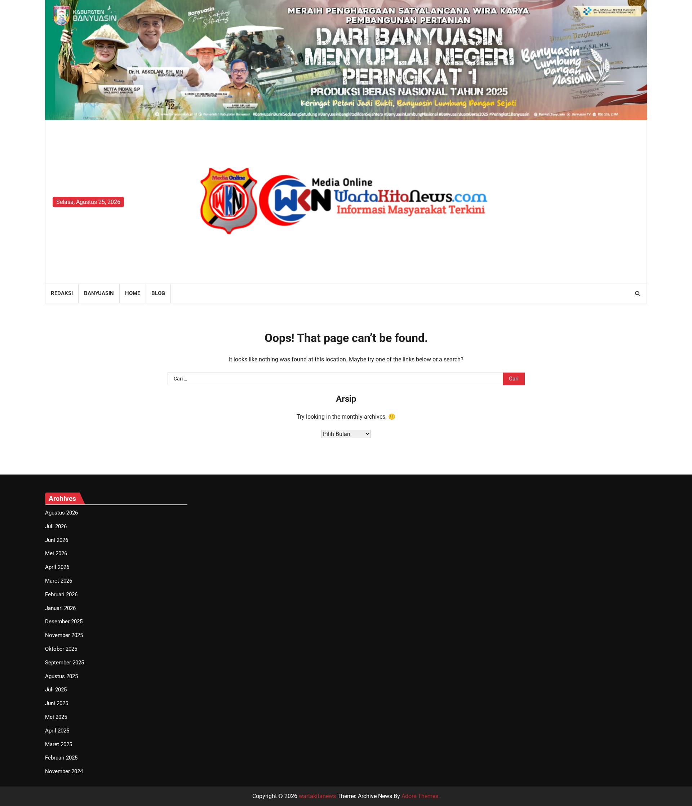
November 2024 (64, 771)
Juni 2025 (56, 703)
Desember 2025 (64, 621)
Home (132, 293)
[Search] (637, 293)
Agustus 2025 (61, 676)
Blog (158, 293)
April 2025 (57, 730)
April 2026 (57, 567)
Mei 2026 (56, 553)
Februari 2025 (61, 757)
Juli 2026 (56, 526)
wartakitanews (317, 796)
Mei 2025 (56, 717)
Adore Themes (420, 796)
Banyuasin (99, 293)
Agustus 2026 (61, 512)
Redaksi (62, 293)
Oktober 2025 (61, 649)
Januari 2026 (60, 608)
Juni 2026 (56, 540)
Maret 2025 (58, 744)
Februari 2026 (61, 594)
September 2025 (64, 662)
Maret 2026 (58, 581)
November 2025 (64, 635)
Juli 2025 (56, 689)
